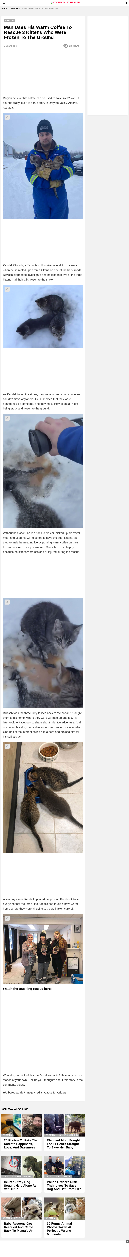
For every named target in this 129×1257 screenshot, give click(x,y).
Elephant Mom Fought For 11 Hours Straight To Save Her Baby (63, 1144)
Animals (7, 1135)
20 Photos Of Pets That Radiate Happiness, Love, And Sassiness (21, 1144)
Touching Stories (67, 1135)
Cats (48, 1176)
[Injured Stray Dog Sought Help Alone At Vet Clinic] (21, 1167)
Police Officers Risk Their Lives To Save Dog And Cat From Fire (64, 1185)
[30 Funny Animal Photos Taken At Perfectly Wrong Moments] (64, 1208)
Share (7, 117)
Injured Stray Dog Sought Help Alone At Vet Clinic (20, 1185)
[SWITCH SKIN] (126, 2)
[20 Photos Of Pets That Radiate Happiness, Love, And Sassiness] (21, 1125)
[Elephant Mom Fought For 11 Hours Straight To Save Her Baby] (64, 1125)
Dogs (6, 1176)
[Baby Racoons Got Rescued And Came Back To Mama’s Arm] (21, 1208)
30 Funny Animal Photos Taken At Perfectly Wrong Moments (59, 1229)
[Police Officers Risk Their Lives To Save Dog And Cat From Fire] (64, 1167)
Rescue (66, 1176)
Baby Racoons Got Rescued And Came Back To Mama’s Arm (19, 1227)
